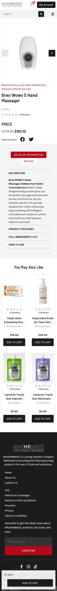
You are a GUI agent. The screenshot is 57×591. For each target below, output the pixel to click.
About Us (10, 477)
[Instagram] (28, 567)
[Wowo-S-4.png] (28, 53)
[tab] (28, 155)
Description (17, 173)
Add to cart (30, 583)
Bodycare (7, 88)
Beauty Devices (10, 85)
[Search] (41, 14)
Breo (7, 109)
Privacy (9, 510)
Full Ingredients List (23, 236)
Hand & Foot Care (22, 88)
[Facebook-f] (21, 567)
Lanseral (15, 402)
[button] (52, 14)
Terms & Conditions (16, 515)
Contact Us (11, 482)
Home (8, 472)
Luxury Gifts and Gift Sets (32, 85)
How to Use (16, 244)
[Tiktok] (35, 567)
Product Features (21, 229)
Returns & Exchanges (17, 495)
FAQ (7, 490)
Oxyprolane (16, 326)
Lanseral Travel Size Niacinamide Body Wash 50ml (43, 398)
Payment (10, 505)
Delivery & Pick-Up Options (20, 500)
